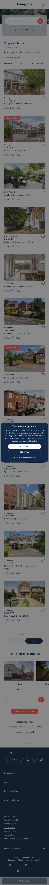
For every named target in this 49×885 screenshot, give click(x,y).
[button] (24, 457)
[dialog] (24, 442)
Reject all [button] (24, 452)
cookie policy (32, 441)
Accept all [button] (24, 446)
